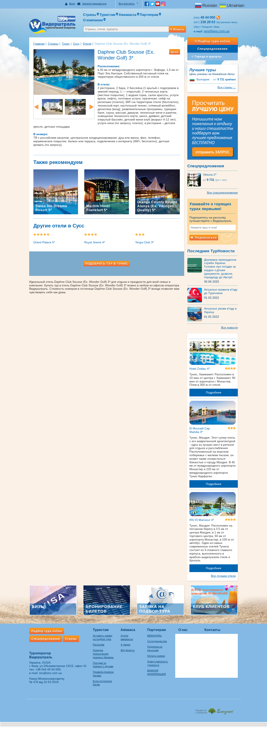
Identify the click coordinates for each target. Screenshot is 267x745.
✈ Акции (125, 644)
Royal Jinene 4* (94, 242)
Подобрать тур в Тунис (106, 263)
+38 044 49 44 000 (47, 669)
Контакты (212, 630)
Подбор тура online (214, 41)
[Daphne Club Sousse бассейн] (64, 71)
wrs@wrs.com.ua (216, 31)
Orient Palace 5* (44, 242)
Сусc (76, 43)
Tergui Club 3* (144, 242)
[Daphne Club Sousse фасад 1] (52, 106)
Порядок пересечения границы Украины (103, 654)
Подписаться (205, 237)
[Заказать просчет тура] (212, 129)
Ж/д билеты (128, 650)
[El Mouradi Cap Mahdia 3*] (212, 413)
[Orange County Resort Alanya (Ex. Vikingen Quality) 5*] (157, 191)
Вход (72, 3)
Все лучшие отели (223, 575)
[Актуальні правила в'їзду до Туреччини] (195, 295)
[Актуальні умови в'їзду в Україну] (195, 314)
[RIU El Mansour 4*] (212, 504)
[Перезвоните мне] (218, 17)
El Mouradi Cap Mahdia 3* (199, 430)
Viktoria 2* (209, 174)
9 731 (224, 79)
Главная (39, 43)
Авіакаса (128, 630)
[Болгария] (192, 79)
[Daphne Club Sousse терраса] (75, 106)
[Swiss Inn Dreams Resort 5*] (55, 191)
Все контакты (127, 3)
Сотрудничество (157, 641)
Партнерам (156, 630)
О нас (183, 630)
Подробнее (213, 392)
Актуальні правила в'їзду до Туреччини (220, 291)
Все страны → (227, 87)
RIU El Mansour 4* (201, 520)
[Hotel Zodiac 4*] (212, 353)
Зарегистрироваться (94, 3)
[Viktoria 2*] (195, 179)
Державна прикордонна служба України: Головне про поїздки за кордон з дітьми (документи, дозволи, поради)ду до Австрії (220, 268)
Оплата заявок (156, 656)
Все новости (229, 327)
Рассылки (98, 644)
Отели (87, 43)
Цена (175, 51)
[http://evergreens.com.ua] (214, 710)
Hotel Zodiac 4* (199, 368)
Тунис (66, 43)
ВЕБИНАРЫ (154, 635)
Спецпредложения (212, 48)
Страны (53, 43)
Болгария (202, 79)
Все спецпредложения (222, 192)
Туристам (101, 630)
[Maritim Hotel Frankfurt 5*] (106, 191)
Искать (179, 29)
